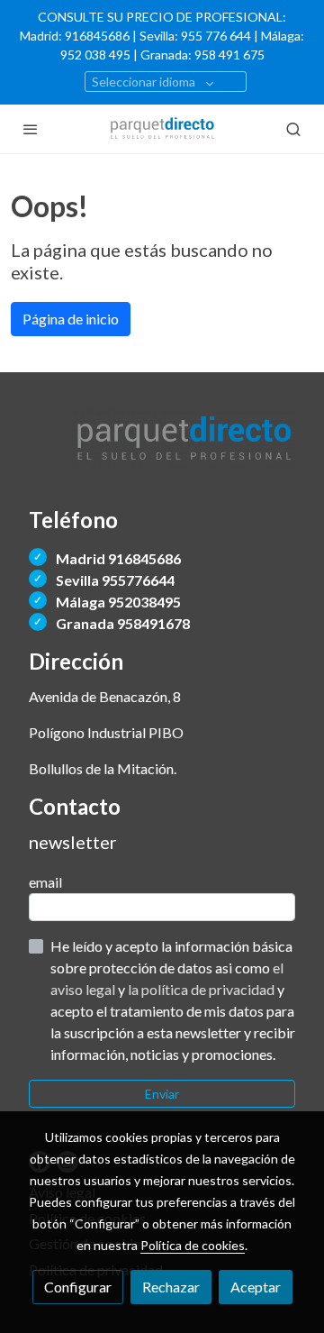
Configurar (78, 1286)
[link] (162, 129)
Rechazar (171, 1286)
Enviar (162, 1093)
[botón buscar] (293, 129)
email (45, 881)
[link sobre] (162, 451)
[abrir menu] (30, 129)
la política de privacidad (202, 989)
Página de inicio (70, 318)
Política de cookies (192, 1245)
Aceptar (255, 1286)
